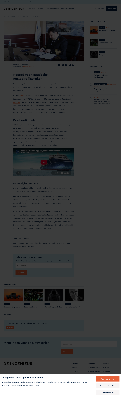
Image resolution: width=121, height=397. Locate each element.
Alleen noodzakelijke (107, 386)
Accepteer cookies (107, 379)
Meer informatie (108, 392)
